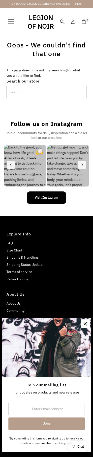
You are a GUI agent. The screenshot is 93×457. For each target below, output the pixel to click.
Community (15, 310)
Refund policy (17, 279)
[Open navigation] (10, 22)
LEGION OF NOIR (41, 21)
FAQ (9, 243)
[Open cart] (84, 22)
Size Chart (14, 250)
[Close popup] (85, 323)
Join (46, 423)
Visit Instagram (46, 197)
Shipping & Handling (22, 257)
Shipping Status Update (24, 264)
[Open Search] (62, 22)
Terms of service (19, 272)
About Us (13, 303)
